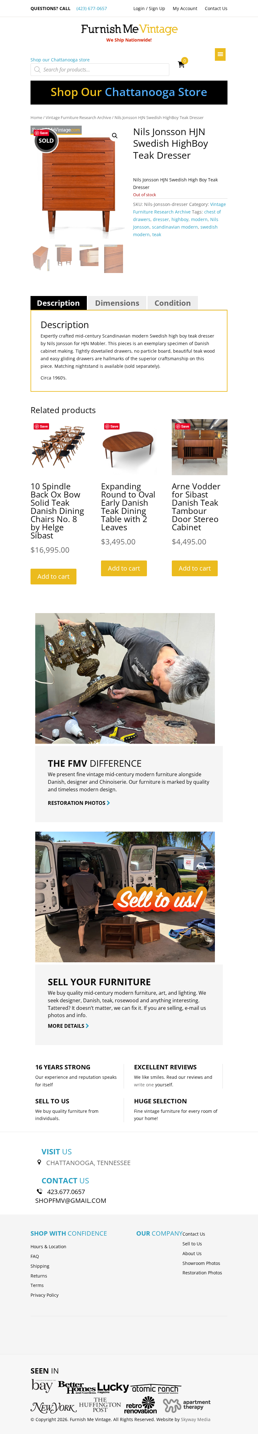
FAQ (35, 1256)
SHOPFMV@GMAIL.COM (70, 1200)
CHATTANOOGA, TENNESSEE (88, 1162)
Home (36, 117)
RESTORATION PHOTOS (77, 803)
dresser (161, 219)
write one (144, 1085)
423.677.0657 (66, 1191)
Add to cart (53, 576)
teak (156, 234)
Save (44, 132)
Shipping (40, 1266)
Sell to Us (192, 1244)
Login (139, 8)
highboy (179, 219)
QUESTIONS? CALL (69, 8)
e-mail (192, 1007)
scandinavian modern (175, 227)
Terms (37, 1285)
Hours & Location (48, 1246)
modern (199, 219)
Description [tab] (58, 303)
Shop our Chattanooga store (60, 60)
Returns (39, 1276)
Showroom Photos (201, 1263)
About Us (192, 1253)
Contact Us (216, 8)
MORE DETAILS (67, 1025)
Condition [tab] (172, 303)
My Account (185, 8)
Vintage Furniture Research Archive (78, 117)
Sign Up (157, 8)
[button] (115, 135)
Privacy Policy (45, 1295)
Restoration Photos (202, 1273)
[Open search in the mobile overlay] (100, 69)
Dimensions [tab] (117, 303)
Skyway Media (195, 1419)
